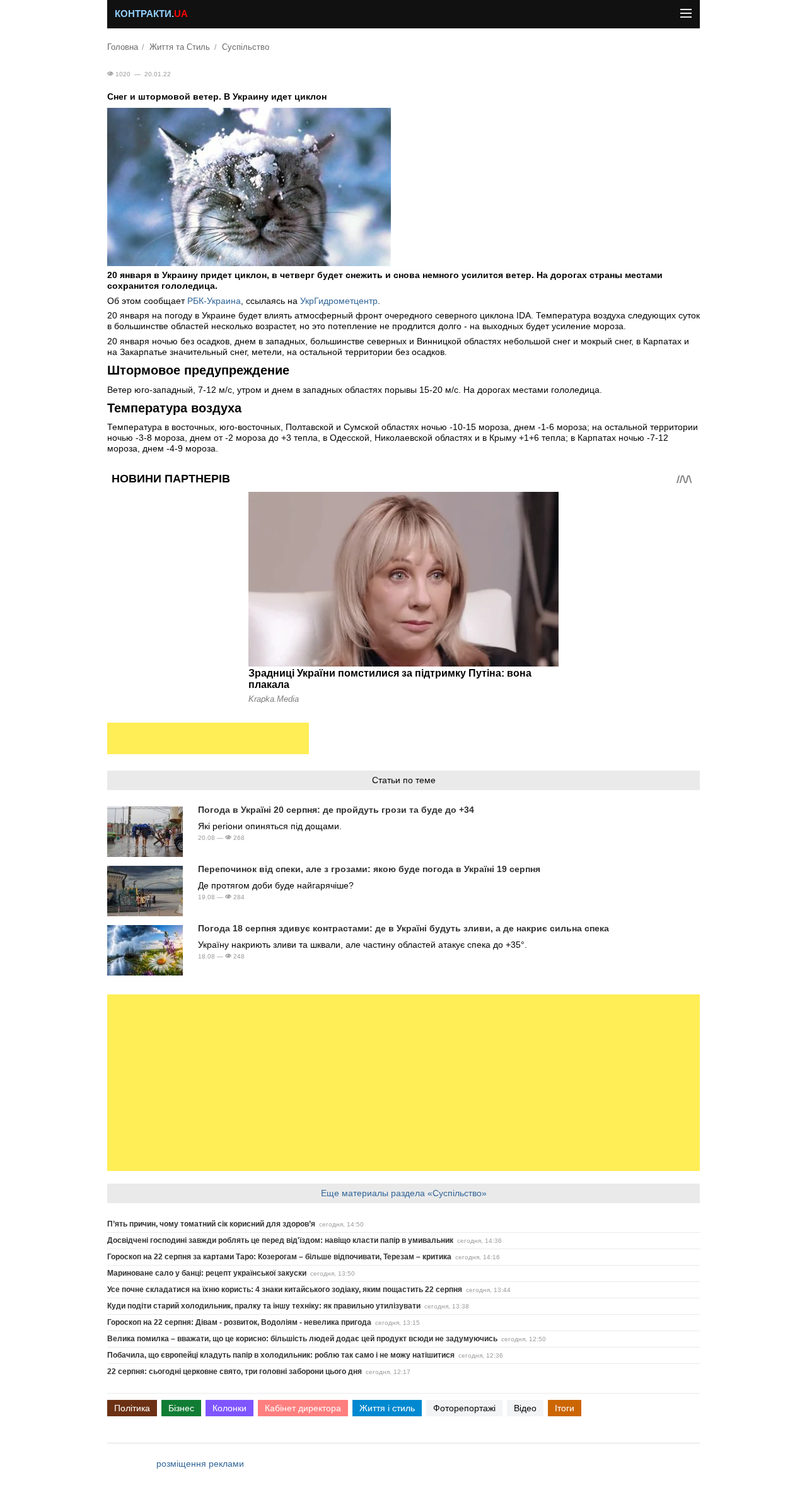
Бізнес (181, 1408)
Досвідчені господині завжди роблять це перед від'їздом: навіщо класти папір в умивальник (280, 1240)
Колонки (229, 1408)
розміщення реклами (200, 1464)
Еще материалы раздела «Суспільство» (404, 1193)
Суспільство (245, 47)
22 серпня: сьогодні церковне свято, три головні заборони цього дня (234, 1371)
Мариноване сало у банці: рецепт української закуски (206, 1273)
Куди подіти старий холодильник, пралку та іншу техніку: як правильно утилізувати (264, 1306)
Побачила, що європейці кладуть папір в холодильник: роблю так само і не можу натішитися (281, 1355)
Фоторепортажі (464, 1408)
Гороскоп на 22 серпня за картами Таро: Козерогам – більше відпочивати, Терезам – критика (279, 1256)
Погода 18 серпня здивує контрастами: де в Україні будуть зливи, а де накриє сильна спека (403, 928)
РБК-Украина (214, 301)
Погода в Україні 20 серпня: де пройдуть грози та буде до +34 (336, 810)
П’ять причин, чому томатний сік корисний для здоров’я (211, 1224)
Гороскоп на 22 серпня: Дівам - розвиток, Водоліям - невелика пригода (239, 1322)
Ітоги (564, 1408)
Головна (122, 47)
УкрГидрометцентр (339, 301)
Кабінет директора (303, 1408)
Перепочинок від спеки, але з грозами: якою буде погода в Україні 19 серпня (369, 869)
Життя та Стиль (179, 47)
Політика (132, 1408)
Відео (525, 1408)
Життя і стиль (387, 1408)
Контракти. (151, 14)
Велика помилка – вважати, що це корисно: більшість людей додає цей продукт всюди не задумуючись (302, 1338)
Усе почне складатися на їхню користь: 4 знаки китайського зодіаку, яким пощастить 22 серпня (284, 1289)
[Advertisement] (208, 738)
